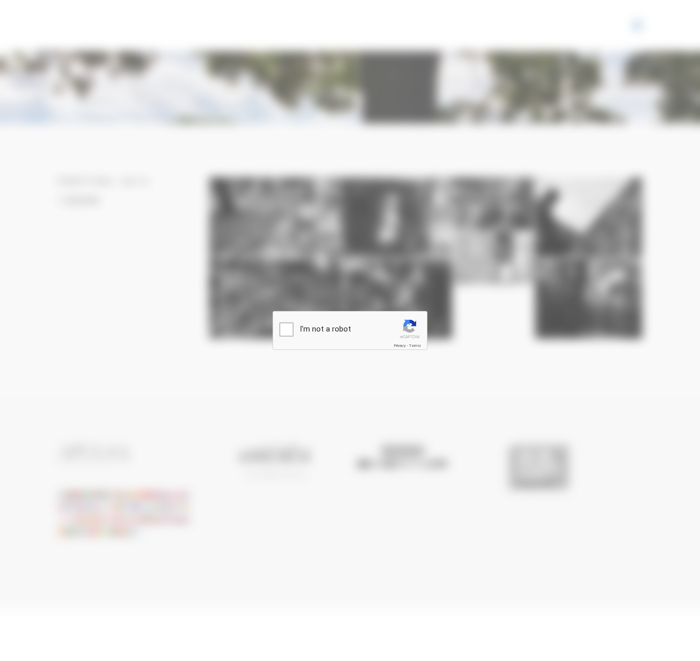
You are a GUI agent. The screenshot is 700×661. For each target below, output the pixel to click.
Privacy (400, 345)
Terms (415, 345)
